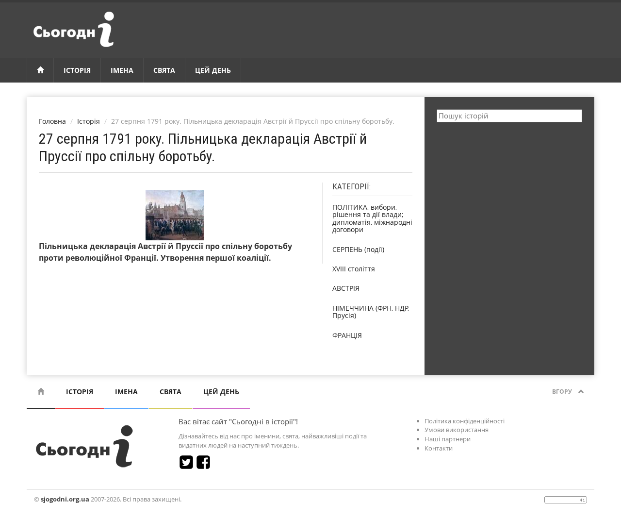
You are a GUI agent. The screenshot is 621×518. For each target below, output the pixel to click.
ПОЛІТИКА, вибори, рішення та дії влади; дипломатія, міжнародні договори (372, 218)
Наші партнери (448, 438)
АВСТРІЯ (346, 288)
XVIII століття (353, 268)
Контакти (439, 448)
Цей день (213, 70)
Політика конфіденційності (465, 421)
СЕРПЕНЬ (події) (358, 249)
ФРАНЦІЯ (347, 335)
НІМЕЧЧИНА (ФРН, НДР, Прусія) (370, 311)
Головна (52, 121)
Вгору (562, 391)
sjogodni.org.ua (65, 499)
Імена (122, 70)
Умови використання (457, 429)
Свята (164, 70)
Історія (77, 70)
